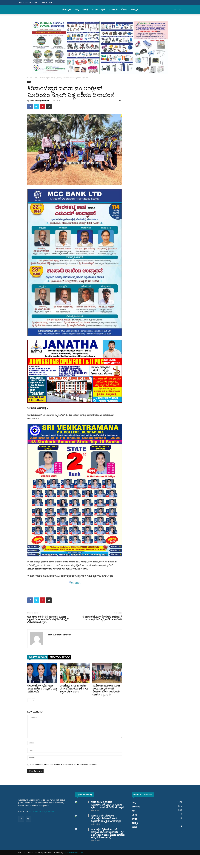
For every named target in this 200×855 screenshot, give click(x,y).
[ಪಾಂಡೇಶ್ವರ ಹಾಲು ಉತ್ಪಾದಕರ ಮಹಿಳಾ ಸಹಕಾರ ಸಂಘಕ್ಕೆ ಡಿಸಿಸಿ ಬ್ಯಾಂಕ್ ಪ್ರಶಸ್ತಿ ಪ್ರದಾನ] (75, 673)
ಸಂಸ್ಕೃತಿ (134, 9)
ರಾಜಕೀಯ (113, 9)
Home (29, 78)
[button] (180, 2)
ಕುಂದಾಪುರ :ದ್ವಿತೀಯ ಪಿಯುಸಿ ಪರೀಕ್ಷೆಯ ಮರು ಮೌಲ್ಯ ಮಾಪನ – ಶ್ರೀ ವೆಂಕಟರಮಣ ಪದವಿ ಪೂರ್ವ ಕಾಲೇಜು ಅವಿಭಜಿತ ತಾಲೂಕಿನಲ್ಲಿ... (108, 833)
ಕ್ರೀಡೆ (103, 9)
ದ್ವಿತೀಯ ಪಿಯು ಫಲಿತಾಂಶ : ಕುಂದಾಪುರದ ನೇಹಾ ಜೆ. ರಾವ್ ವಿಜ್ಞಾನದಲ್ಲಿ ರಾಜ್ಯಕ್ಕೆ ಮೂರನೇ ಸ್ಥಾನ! (106, 818)
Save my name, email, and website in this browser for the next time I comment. (64, 764)
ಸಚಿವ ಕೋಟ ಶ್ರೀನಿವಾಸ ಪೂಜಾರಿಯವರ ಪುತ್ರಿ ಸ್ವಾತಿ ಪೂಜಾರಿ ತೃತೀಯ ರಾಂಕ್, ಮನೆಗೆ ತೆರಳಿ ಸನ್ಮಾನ (107, 804)
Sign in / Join (47, 2)
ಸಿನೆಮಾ (95, 9)
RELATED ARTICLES (38, 657)
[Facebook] (175, 9)
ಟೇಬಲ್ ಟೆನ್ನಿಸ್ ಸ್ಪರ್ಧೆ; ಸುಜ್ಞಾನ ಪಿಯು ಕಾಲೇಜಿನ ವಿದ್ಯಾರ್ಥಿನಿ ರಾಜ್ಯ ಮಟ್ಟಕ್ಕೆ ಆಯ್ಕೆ (42, 688)
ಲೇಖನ (124, 9)
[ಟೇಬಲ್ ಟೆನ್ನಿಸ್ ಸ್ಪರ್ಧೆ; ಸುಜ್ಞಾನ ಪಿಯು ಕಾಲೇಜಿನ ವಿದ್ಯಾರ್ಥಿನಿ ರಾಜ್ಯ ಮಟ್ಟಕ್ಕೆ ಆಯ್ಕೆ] (42, 673)
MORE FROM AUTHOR (59, 657)
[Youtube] (180, 9)
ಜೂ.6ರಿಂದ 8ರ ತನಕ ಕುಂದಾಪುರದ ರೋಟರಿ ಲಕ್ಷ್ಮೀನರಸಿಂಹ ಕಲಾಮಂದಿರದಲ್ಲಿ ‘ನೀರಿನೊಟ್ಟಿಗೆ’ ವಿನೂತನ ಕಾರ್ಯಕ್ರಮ (48, 619)
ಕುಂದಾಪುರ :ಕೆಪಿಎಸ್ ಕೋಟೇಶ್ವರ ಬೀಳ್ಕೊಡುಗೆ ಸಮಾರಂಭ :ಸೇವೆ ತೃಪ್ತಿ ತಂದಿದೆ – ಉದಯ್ (102, 618)
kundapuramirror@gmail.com (41, 811)
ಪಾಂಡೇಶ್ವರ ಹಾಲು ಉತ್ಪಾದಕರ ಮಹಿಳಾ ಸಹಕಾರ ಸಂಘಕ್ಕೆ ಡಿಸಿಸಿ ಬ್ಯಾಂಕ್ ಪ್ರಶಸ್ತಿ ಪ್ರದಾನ (74, 688)
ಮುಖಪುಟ (66, 9)
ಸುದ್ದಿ (77, 9)
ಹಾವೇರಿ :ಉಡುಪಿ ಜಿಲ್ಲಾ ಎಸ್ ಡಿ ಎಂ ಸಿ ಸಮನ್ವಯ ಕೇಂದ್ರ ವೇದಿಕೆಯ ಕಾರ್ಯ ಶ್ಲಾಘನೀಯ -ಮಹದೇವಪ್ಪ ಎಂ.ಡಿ (106, 690)
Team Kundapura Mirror (39, 100)
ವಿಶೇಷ (85, 9)
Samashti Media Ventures (73, 852)
